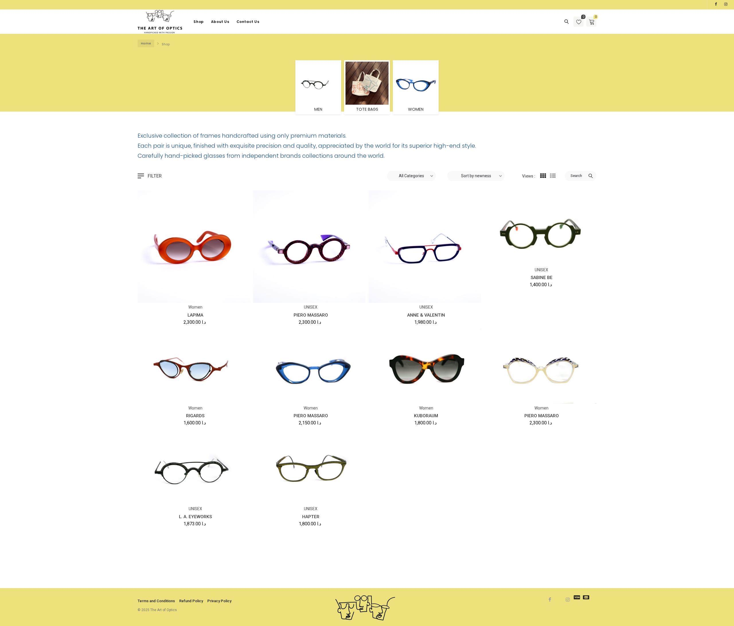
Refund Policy (191, 601)
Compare (189, 294)
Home (146, 43)
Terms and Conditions (156, 601)
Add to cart (147, 296)
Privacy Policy (219, 601)
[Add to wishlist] (160, 294)
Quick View (174, 294)
